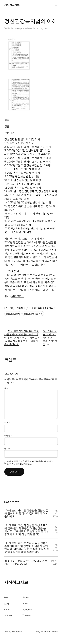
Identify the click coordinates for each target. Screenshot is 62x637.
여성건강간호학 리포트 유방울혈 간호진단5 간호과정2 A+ (25, 562)
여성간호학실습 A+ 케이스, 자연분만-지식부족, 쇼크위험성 (50, 338)
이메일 (8, 435)
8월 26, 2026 (55, 513)
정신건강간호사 (13, 313)
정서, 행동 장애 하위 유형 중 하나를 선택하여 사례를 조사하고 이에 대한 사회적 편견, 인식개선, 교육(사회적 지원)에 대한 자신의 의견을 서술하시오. (22, 338)
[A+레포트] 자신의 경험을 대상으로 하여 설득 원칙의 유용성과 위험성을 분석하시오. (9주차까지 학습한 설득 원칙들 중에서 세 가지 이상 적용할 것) (26, 530)
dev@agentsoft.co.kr (23, 28)
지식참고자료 (11, 4)
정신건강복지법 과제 (33, 313)
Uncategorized (41, 28)
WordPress (53, 631)
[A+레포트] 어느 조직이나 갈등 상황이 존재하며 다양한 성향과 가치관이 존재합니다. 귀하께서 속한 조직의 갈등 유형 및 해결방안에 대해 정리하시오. (26, 548)
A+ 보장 (9, 308)
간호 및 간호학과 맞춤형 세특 (40, 308)
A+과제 (20, 308)
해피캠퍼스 (17, 296)
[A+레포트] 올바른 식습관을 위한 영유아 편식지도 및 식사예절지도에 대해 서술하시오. (26, 513)
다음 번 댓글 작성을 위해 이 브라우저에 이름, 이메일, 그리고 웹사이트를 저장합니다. (31, 462)
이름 (7, 422)
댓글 (7, 388)
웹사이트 (8, 448)
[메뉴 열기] (56, 4)
